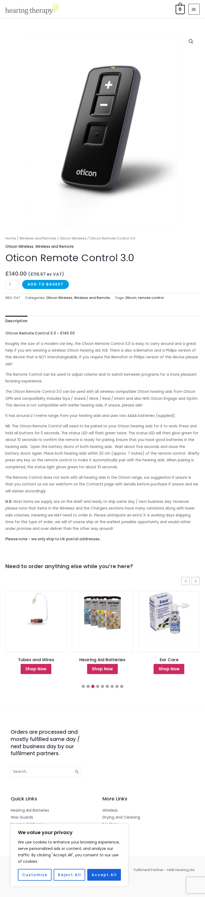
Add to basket (45, 284)
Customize (35, 874)
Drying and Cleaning (169, 659)
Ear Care (102, 659)
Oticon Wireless (73, 238)
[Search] (77, 772)
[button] (191, 41)
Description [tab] (16, 321)
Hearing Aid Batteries (36, 659)
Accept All (104, 874)
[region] (69, 855)
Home (10, 238)
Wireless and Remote (37, 238)
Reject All (69, 874)
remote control (151, 297)
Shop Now (35, 669)
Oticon (130, 297)
